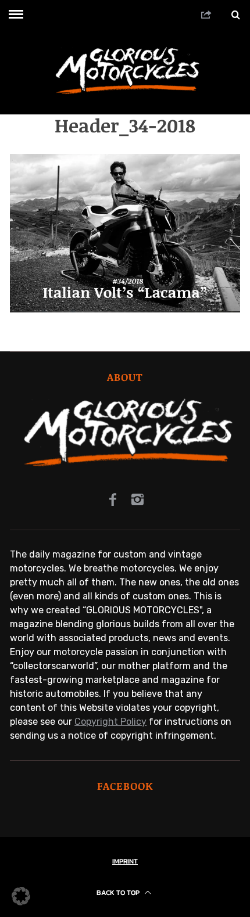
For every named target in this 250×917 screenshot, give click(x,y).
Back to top (119, 892)
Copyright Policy (110, 721)
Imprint (125, 861)
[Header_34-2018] (125, 309)
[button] (21, 896)
